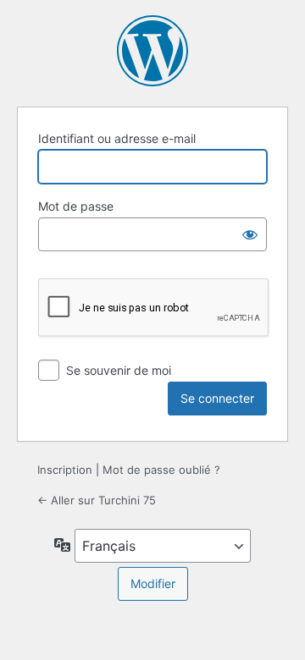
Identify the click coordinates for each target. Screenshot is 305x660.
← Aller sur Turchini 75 (96, 500)
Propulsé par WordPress (152, 50)
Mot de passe (76, 206)
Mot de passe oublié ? (161, 469)
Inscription (64, 469)
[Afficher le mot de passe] (250, 234)
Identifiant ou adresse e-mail (117, 138)
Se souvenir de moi (118, 370)
